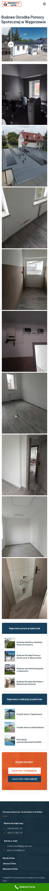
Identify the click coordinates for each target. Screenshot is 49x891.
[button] (44, 3)
